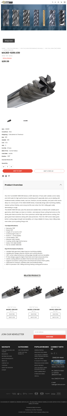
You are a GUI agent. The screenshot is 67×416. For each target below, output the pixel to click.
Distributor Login (7, 356)
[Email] (3, 176)
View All (36, 376)
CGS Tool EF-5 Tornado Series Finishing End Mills (41, 355)
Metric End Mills (38, 365)
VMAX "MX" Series (38, 358)
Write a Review (7, 58)
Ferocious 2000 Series (40, 352)
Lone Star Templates (36, 410)
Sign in (4, 367)
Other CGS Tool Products (22, 353)
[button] (9, 41)
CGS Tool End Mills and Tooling (8, 350)
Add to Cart (12, 317)
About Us (4, 361)
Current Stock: (7, 160)
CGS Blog (4, 365)
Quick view (12, 314)
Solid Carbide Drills (40, 371)
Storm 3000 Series (39, 373)
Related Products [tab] (32, 275)
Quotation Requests (7, 358)
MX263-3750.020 (33, 309)
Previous (2, 291)
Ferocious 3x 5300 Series (41, 363)
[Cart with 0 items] (61, 2)
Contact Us (5, 363)
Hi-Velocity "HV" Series (40, 361)
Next (65, 291)
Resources (5, 354)
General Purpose (39, 350)
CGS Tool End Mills (23, 350)
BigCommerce (37, 407)
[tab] (33, 185)
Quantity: (5, 163)
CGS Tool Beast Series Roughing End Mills (40, 368)
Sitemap (4, 370)
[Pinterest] (9, 176)
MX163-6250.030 (55, 309)
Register (10, 367)
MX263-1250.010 (11, 309)
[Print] (6, 176)
